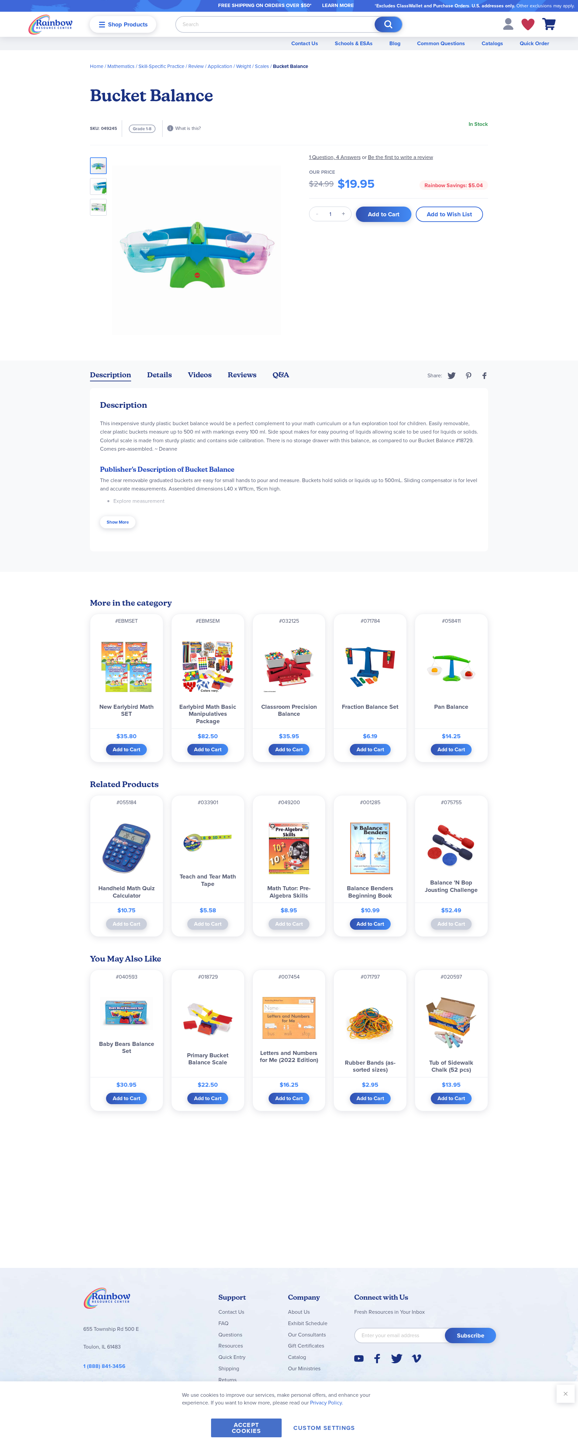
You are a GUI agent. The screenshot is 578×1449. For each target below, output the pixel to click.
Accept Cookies (246, 1428)
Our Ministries (304, 1368)
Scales (262, 66)
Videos (200, 375)
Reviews (242, 375)
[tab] (110, 376)
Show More (118, 522)
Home (96, 66)
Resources (230, 1346)
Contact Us (304, 43)
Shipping (228, 1368)
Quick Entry (232, 1357)
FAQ (223, 1323)
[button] (508, 23)
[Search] (388, 24)
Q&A (281, 375)
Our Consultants (307, 1335)
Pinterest (468, 375)
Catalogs (492, 43)
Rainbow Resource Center (107, 1300)
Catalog (297, 1357)
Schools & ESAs (354, 43)
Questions (230, 1335)
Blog (394, 43)
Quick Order (534, 43)
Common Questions (441, 43)
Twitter (452, 375)
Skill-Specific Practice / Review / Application (185, 66)
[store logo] (50, 24)
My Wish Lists (528, 24)
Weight (243, 66)
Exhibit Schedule (307, 1323)
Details (159, 375)
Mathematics (120, 66)
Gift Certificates (306, 1346)
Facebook (484, 375)
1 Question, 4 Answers (335, 157)
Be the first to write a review (400, 157)
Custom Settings (324, 1428)
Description (110, 375)
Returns (227, 1380)
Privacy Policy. (326, 1402)
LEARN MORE (338, 5)
